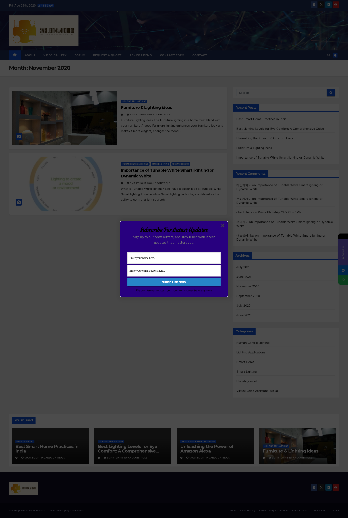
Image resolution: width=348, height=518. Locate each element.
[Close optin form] (223, 226)
